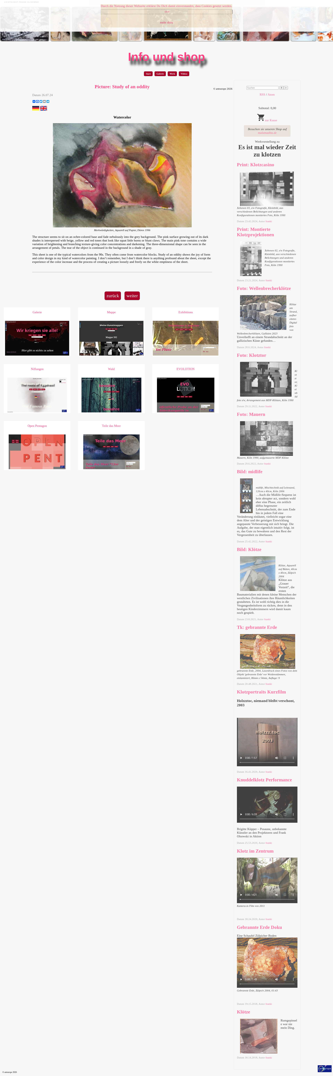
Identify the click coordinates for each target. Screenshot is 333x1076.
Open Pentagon (37, 426)
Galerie (160, 73)
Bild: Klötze (249, 549)
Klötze (243, 1012)
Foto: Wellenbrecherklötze (264, 288)
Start (148, 73)
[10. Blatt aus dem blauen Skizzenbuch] (130, 40)
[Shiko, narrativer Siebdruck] (167, 40)
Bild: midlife (249, 471)
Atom (271, 94)
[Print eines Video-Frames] (24, 40)
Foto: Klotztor (251, 355)
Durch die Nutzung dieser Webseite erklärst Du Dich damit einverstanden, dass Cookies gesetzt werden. (166, 6)
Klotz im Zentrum (255, 851)
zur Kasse (271, 120)
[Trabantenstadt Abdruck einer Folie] (304, 40)
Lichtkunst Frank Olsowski (21, 2)
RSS (262, 94)
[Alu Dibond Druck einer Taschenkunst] (60, 40)
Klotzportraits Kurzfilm (261, 692)
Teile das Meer (111, 426)
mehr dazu (166, 22)
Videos (184, 73)
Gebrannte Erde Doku (259, 927)
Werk (172, 73)
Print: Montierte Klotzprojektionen (255, 232)
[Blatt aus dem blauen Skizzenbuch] (204, 40)
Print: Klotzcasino (255, 164)
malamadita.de (267, 132)
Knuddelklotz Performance (264, 779)
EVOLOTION (186, 369)
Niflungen (37, 369)
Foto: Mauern (251, 414)
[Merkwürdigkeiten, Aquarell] (94, 40)
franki (269, 221)
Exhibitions (185, 312)
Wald (111, 369)
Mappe (111, 312)
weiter (132, 295)
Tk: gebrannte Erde (257, 627)
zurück (112, 295)
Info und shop (166, 56)
